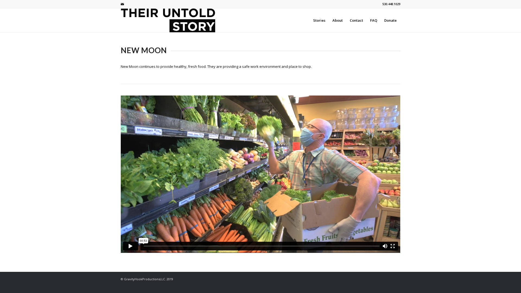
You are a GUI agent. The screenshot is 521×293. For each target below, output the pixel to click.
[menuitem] (319, 20)
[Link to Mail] (122, 4)
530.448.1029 (391, 4)
